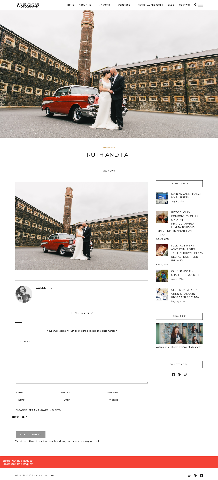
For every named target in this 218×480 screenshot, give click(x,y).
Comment (23, 341)
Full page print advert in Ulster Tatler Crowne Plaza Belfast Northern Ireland (187, 253)
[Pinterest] (179, 374)
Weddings (109, 147)
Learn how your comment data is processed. (76, 441)
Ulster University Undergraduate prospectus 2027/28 (185, 293)
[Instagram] (185, 374)
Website (112, 392)
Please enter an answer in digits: (38, 410)
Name (20, 392)
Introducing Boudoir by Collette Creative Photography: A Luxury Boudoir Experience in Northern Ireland (178, 223)
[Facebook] (173, 374)
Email (65, 392)
